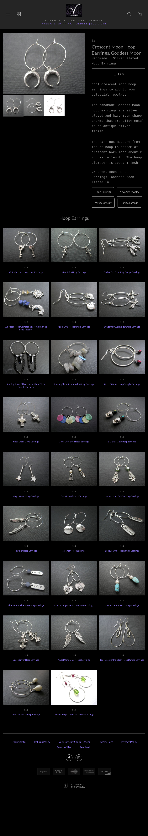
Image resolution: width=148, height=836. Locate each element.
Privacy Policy (129, 741)
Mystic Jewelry (103, 202)
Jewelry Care (105, 741)
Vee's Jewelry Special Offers (74, 741)
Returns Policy (42, 741)
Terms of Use (63, 747)
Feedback (85, 747)
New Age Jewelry (129, 191)
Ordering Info (18, 741)
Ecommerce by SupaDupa (78, 785)
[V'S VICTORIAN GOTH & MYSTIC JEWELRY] (74, 10)
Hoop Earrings (103, 191)
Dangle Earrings (129, 202)
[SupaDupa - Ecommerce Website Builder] (65, 786)
